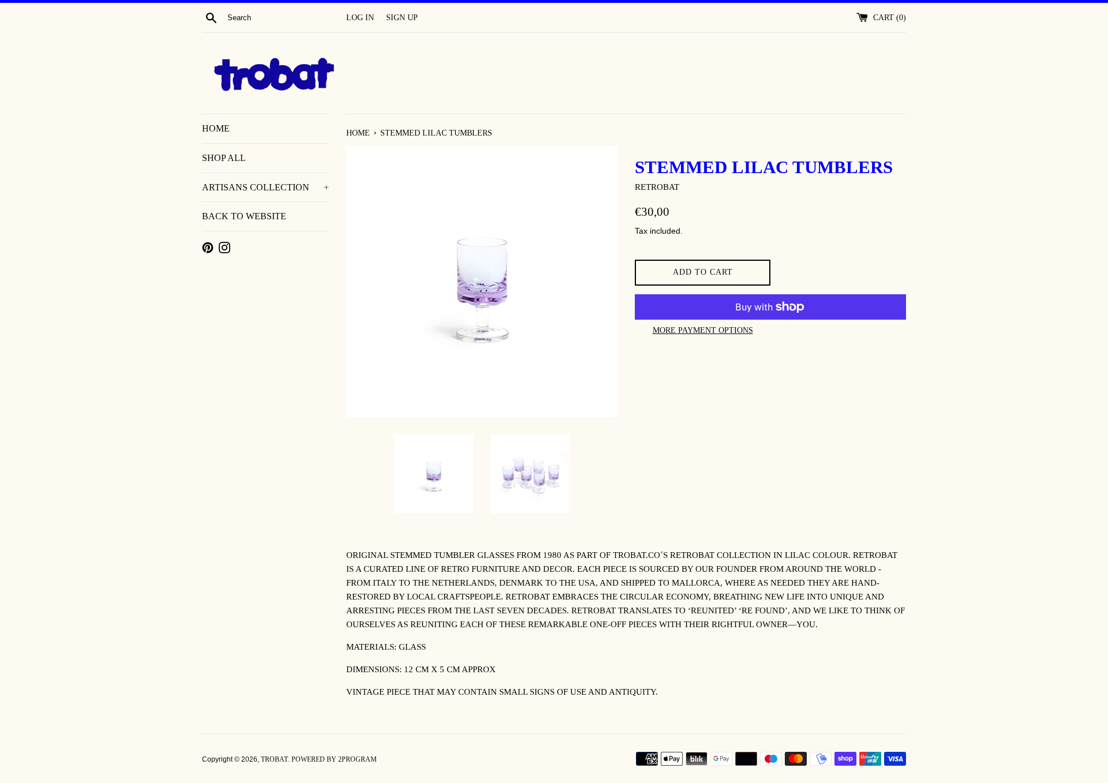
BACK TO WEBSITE (244, 216)
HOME (216, 128)
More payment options (703, 330)
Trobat (274, 759)
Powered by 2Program (334, 759)
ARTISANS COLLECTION (265, 187)
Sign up (402, 17)
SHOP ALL (224, 158)
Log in (360, 17)
